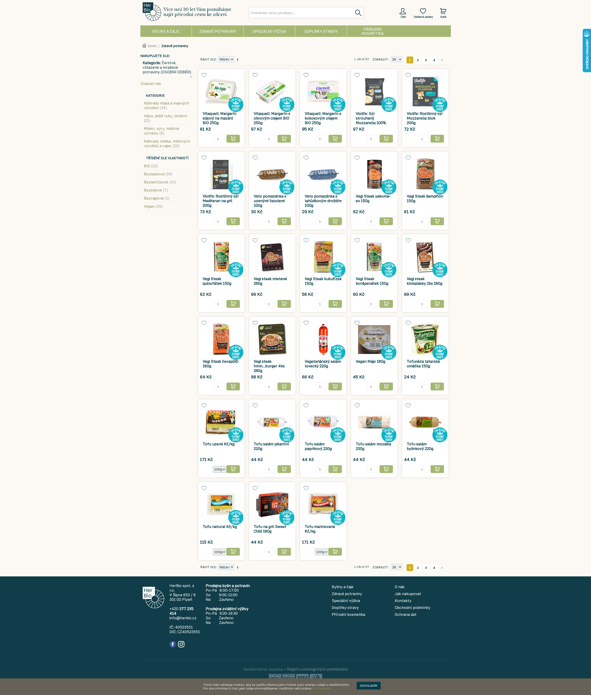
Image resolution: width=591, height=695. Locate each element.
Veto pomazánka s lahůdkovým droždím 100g (323, 201)
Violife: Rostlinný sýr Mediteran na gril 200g (221, 201)
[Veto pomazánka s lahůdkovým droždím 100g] (323, 174)
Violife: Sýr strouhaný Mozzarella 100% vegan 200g (371, 120)
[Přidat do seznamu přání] (204, 75)
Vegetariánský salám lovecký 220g (323, 363)
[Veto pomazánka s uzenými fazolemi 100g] (272, 174)
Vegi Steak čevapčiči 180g (220, 363)
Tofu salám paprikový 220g (318, 446)
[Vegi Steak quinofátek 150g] (221, 257)
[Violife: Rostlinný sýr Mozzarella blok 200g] (425, 91)
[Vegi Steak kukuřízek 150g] (323, 257)
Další (442, 60)
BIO (151, 166)
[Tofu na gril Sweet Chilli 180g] (272, 504)
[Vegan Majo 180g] (374, 339)
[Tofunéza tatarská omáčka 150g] (425, 339)
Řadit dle (208, 59)
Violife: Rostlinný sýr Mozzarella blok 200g (425, 118)
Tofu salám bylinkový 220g (420, 446)
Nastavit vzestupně (238, 59)
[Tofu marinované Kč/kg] (323, 504)
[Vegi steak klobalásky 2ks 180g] (425, 257)
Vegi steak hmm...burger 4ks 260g (269, 366)
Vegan (153, 206)
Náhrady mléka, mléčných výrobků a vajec (167, 143)
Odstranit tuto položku (191, 76)
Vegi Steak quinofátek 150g (217, 281)
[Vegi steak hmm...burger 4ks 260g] (272, 339)
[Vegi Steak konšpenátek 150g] (374, 257)
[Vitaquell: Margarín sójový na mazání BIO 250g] (221, 91)
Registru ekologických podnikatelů (317, 669)
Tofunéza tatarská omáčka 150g (423, 363)
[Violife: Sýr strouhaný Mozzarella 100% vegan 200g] (374, 91)
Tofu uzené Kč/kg (219, 444)
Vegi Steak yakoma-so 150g (373, 198)
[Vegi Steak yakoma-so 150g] (374, 174)
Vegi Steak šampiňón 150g (425, 198)
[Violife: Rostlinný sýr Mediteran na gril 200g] (221, 174)
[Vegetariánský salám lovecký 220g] (323, 339)
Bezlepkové (158, 174)
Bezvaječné (157, 198)
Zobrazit (380, 59)
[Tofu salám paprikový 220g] (323, 422)
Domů (152, 46)
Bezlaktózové (160, 182)
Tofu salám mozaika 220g (373, 446)
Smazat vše (150, 83)
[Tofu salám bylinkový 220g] (425, 422)
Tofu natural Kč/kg (220, 526)
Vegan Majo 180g (370, 361)
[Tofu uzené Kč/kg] (221, 422)
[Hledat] (358, 12)
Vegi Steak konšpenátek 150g (372, 281)
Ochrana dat (321, 688)
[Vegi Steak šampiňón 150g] (425, 174)
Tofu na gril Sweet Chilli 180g (270, 528)
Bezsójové (156, 190)
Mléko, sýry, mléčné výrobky (161, 130)
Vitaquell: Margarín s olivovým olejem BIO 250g (272, 118)
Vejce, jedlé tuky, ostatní (165, 118)
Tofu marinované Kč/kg (320, 528)
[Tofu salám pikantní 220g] (272, 422)
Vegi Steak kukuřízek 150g (323, 281)
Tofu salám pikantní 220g (271, 446)
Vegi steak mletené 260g (270, 281)
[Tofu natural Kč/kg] (221, 504)
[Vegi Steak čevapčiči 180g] (221, 339)
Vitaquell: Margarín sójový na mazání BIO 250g (219, 118)
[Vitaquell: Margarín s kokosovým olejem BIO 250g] (323, 91)
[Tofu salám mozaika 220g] (374, 422)
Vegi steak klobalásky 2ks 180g (424, 281)
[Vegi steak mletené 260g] (272, 257)
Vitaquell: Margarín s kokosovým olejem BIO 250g (323, 118)
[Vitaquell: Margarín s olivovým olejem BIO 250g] (272, 91)
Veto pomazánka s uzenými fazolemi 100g (270, 201)
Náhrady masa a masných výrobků (166, 105)
